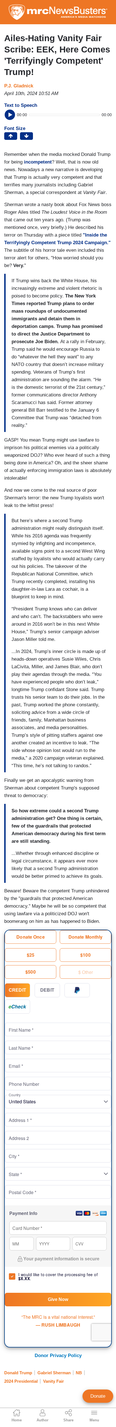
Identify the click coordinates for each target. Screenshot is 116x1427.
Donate (97, 1396)
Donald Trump (18, 1372)
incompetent (38, 162)
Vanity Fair (53, 1381)
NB (79, 1372)
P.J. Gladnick (18, 86)
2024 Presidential (21, 1381)
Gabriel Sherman (54, 1372)
